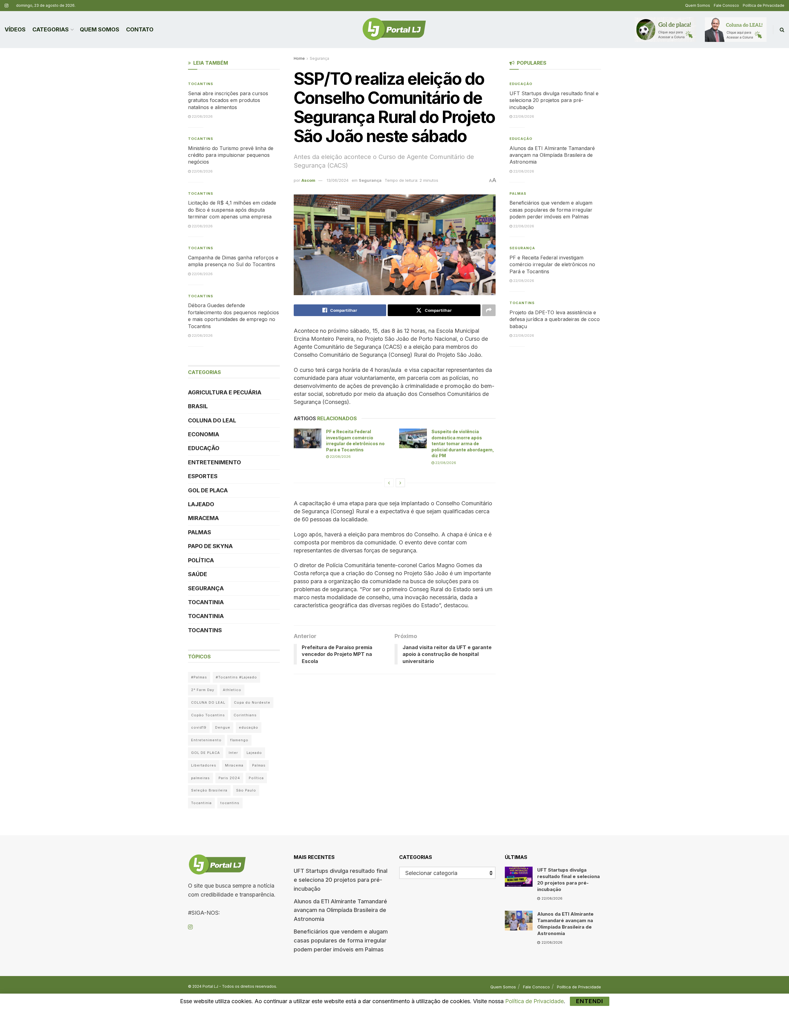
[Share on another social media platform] (489, 310)
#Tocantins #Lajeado (236, 677)
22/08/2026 (340, 456)
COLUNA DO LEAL (212, 420)
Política (201, 560)
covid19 (198, 727)
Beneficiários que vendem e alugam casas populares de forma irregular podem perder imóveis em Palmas (550, 210)
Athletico (232, 690)
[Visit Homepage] (394, 30)
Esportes (203, 476)
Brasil (198, 406)
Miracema (203, 518)
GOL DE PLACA (208, 490)
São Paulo (246, 790)
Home (299, 58)
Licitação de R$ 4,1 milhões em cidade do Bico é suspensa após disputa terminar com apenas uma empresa (232, 210)
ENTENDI (589, 1001)
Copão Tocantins (208, 715)
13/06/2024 (338, 180)
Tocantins (200, 84)
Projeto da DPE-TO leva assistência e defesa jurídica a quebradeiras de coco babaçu (554, 319)
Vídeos (15, 29)
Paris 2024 (229, 778)
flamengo (239, 740)
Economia (203, 434)
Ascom (308, 180)
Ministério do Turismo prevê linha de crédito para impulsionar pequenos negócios (230, 155)
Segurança (319, 58)
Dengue (222, 727)
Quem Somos (697, 5)
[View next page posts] (400, 482)
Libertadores (203, 765)
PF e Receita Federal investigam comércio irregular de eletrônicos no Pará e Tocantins (552, 264)
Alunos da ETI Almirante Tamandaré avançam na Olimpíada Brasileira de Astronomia (552, 155)
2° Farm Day (202, 690)
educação (248, 727)
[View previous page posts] (389, 482)
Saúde (197, 574)
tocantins (229, 803)
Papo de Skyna (210, 546)
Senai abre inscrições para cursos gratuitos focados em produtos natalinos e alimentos (228, 100)
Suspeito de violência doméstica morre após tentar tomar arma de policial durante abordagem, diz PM (462, 443)
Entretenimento (214, 462)
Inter (233, 753)
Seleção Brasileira (209, 790)
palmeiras (200, 778)
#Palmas (199, 677)
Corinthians (245, 715)
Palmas (199, 532)
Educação (203, 448)
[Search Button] (782, 29)
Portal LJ (210, 986)
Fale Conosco (726, 5)
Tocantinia (206, 602)
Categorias (50, 29)
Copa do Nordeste (252, 702)
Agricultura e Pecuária (224, 392)
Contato (139, 29)
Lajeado (201, 504)
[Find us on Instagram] (6, 5)
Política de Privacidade (763, 5)
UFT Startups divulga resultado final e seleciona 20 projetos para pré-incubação (554, 100)
